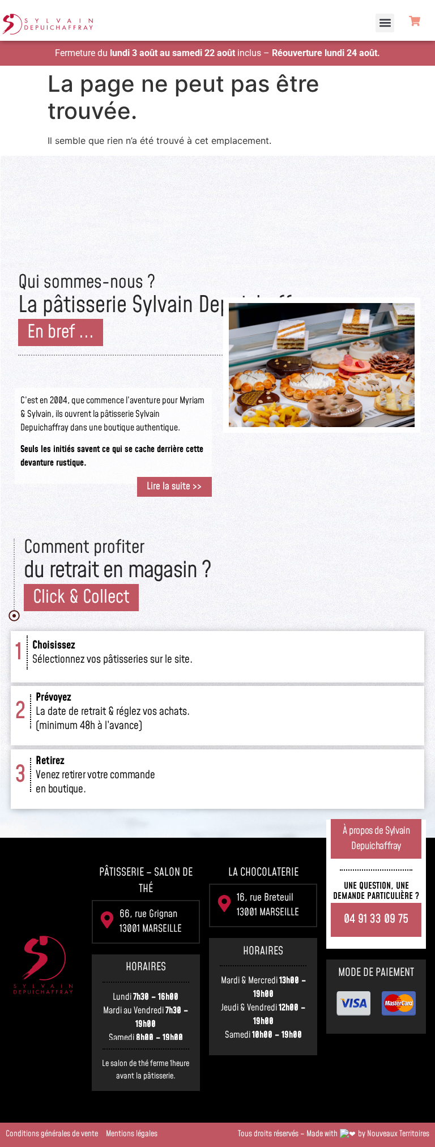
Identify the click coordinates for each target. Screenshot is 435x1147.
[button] (385, 23)
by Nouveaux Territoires (393, 1134)
